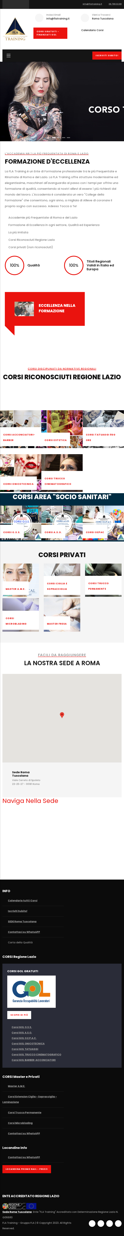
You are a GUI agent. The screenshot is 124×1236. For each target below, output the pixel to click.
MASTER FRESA (57, 623)
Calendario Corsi (92, 30)
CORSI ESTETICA (56, 440)
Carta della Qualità (20, 942)
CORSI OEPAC (95, 532)
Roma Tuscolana (103, 18)
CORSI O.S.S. (12, 532)
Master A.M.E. (16, 589)
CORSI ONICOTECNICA (18, 484)
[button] (62, 715)
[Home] (15, 28)
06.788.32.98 (115, 4)
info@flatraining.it (92, 4)
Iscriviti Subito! (107, 55)
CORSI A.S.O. (53, 532)
